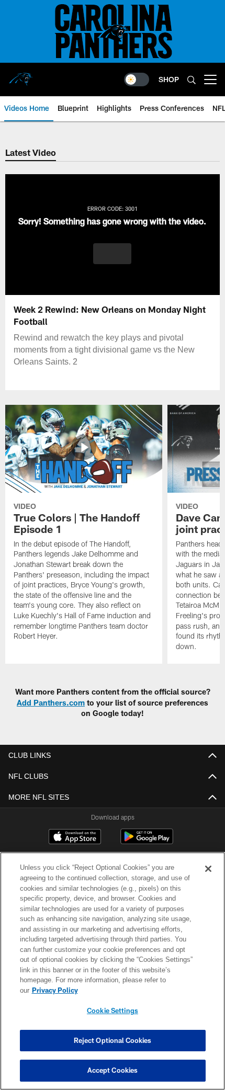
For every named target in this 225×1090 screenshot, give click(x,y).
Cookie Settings (112, 1010)
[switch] (136, 79)
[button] (112, 253)
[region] (112, 976)
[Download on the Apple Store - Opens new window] (75, 838)
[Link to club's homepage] (20, 75)
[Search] (191, 80)
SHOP (169, 79)
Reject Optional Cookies (113, 1040)
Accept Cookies (112, 1070)
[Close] (208, 879)
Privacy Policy (136, 990)
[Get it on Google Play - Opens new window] (147, 842)
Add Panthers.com (51, 702)
